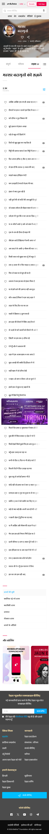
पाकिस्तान (38, 41)
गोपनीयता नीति (21, 716)
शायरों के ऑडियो (10, 625)
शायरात (6, 612)
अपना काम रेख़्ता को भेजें (11, 760)
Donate (31, 4)
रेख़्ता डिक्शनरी (8, 781)
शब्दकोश (21, 16)
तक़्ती (4, 748)
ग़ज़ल (35, 64)
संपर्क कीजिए (29, 748)
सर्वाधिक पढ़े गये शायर (12, 599)
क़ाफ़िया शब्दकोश (9, 742)
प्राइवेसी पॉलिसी (13, 825)
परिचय (21, 64)
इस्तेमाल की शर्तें (26, 825)
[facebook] (11, 814)
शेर (15, 16)
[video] (43, 102)
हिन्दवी (4, 776)
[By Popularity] (44, 89)
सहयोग (5, 736)
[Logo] (12, 4)
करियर (27, 754)
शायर (10, 16)
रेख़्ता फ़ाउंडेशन (30, 736)
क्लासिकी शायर (9, 605)
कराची (32, 41)
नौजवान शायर (9, 619)
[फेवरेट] (22, 37)
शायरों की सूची (9, 592)
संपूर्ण (8, 64)
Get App (42, 4)
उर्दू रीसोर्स (6, 754)
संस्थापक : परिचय (31, 742)
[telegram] (37, 814)
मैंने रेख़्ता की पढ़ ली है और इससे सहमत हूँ (23, 718)
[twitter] (18, 814)
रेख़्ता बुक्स (6, 787)
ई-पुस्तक (37, 16)
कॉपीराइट (37, 825)
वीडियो (30, 16)
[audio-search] (44, 10)
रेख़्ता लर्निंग (28, 781)
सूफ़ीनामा (28, 776)
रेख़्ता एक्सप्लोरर (30, 760)
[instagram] (31, 814)
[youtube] (24, 814)
